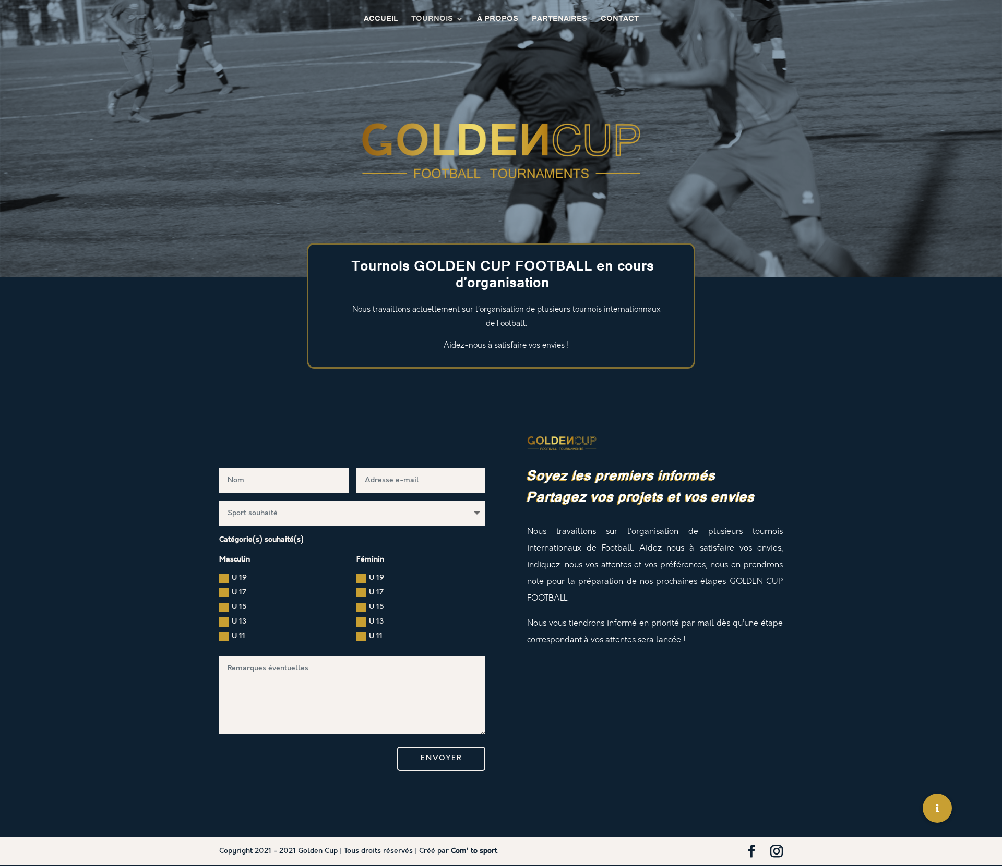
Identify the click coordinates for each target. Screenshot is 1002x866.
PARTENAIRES (559, 20)
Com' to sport (474, 851)
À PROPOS (497, 20)
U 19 (239, 578)
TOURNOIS (432, 20)
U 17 (239, 592)
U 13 (239, 621)
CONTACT (620, 20)
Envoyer (441, 758)
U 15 (239, 607)
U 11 (238, 636)
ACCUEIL (381, 20)
